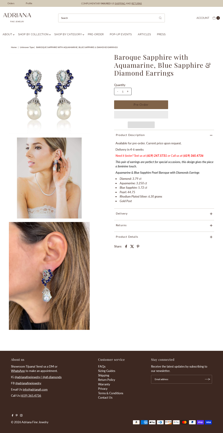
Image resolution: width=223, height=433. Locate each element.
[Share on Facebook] (126, 246)
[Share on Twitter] (132, 246)
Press (161, 34)
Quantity (119, 85)
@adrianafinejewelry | (29, 377)
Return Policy (106, 380)
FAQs (101, 366)
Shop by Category (68, 34)
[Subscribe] (207, 379)
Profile (29, 3)
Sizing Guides (106, 371)
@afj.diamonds (52, 377)
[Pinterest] (17, 415)
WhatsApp (18, 371)
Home (14, 47)
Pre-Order (96, 34)
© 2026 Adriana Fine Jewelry (29, 422)
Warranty (104, 384)
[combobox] (111, 18)
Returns (121, 225)
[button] (141, 115)
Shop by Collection (33, 34)
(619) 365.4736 (31, 395)
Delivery (122, 213)
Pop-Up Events (121, 34)
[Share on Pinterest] (138, 246)
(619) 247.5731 (157, 155)
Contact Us (105, 397)
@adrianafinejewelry (28, 383)
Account (203, 18)
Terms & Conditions (110, 393)
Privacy (102, 388)
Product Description (130, 134)
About (7, 34)
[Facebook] (12, 415)
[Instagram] (21, 415)
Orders (10, 3)
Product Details (127, 236)
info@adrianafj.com (35, 389)
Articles (144, 34)
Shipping (103, 375)
